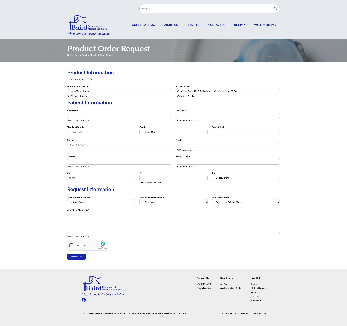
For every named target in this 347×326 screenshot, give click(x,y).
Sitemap (244, 313)
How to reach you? (221, 197)
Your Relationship (75, 127)
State (214, 173)
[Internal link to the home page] (103, 286)
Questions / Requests (78, 210)
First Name (73, 111)
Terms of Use (259, 313)
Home (70, 55)
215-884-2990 (204, 284)
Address (71, 157)
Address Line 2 (183, 157)
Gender (143, 127)
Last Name (181, 111)
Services (193, 25)
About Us (171, 25)
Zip (68, 173)
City (141, 173)
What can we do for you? (79, 197)
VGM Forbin (181, 313)
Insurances (256, 300)
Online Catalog (143, 25)
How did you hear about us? (153, 197)
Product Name (182, 86)
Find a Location (204, 288)
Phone (70, 140)
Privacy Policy (229, 313)
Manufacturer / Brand (78, 86)
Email (179, 140)
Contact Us (216, 25)
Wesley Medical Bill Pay (231, 288)
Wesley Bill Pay (265, 25)
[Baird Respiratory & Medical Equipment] (88, 25)
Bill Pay (239, 25)
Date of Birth (218, 127)
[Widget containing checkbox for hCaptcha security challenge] (87, 245)
